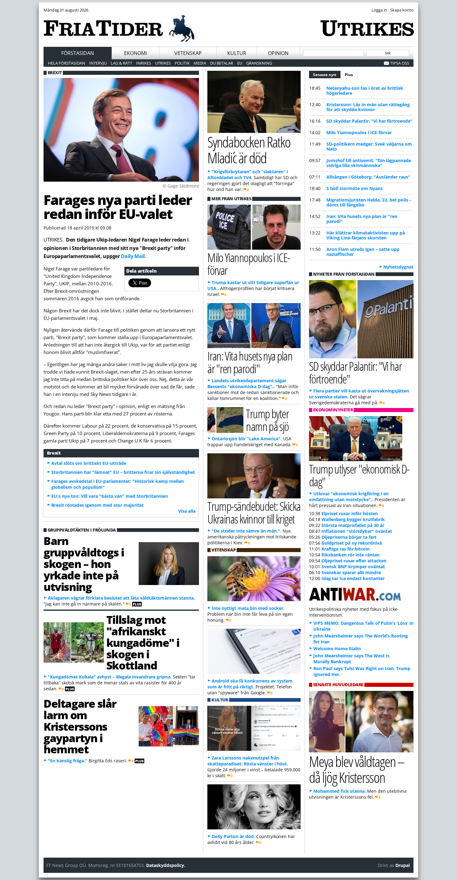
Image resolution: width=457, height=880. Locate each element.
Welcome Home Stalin (337, 648)
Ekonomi (135, 53)
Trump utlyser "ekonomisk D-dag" (359, 475)
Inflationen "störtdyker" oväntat (356, 531)
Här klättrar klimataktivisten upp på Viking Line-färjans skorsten (365, 235)
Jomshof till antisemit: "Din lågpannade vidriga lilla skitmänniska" (368, 162)
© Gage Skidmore (181, 186)
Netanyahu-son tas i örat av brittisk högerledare (364, 90)
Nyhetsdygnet (398, 267)
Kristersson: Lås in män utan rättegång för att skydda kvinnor (368, 107)
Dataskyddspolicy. (165, 865)
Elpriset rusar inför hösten (349, 513)
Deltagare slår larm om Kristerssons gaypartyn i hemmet (80, 726)
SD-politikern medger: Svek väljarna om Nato (369, 146)
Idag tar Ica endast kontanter (353, 578)
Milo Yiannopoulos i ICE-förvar (359, 132)
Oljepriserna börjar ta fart (348, 537)
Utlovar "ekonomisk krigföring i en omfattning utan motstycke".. (349, 496)
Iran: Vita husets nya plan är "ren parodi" (361, 218)
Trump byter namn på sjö (267, 419)
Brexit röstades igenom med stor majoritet (97, 505)
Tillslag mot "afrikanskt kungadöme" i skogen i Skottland (142, 642)
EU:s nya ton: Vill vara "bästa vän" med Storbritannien (109, 496)
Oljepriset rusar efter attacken (353, 561)
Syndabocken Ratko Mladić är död (248, 150)
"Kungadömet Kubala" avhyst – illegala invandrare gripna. (110, 677)
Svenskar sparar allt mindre (351, 572)
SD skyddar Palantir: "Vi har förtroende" (369, 121)
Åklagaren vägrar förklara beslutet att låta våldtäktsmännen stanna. (121, 598)
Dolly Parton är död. (233, 836)
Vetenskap (188, 53)
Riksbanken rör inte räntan (350, 555)
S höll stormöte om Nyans (354, 188)
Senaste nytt (327, 74)
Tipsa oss (399, 63)
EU (239, 63)
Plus (349, 74)
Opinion (278, 53)
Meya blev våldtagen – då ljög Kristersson (356, 769)
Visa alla (187, 511)
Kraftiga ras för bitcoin (345, 549)
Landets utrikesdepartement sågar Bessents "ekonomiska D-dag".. (246, 383)
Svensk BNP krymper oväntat (353, 566)
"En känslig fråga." (67, 761)
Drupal (402, 865)
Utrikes (163, 63)
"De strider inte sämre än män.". (246, 531)
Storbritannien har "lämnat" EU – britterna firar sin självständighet (123, 472)
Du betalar (221, 63)
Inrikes (143, 63)
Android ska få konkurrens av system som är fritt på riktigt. (250, 684)
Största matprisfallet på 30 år (352, 525)
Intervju (98, 63)
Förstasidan (77, 53)
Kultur (236, 53)
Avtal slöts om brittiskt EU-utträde (88, 463)
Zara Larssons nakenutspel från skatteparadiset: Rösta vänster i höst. (247, 761)
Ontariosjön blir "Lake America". (247, 439)
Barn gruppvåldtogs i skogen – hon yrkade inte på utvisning (84, 563)
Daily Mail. (133, 256)
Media (200, 63)
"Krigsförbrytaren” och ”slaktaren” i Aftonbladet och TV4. (247, 174)
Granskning (259, 63)
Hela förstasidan (66, 63)
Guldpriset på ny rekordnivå (351, 543)
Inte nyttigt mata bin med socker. (248, 608)
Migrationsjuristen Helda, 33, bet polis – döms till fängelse (369, 202)
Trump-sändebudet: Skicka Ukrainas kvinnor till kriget (253, 512)
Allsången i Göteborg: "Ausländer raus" (368, 177)
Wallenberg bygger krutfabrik (353, 519)
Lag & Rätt (121, 63)
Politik (182, 63)
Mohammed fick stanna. (339, 791)
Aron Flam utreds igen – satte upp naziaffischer (362, 251)
